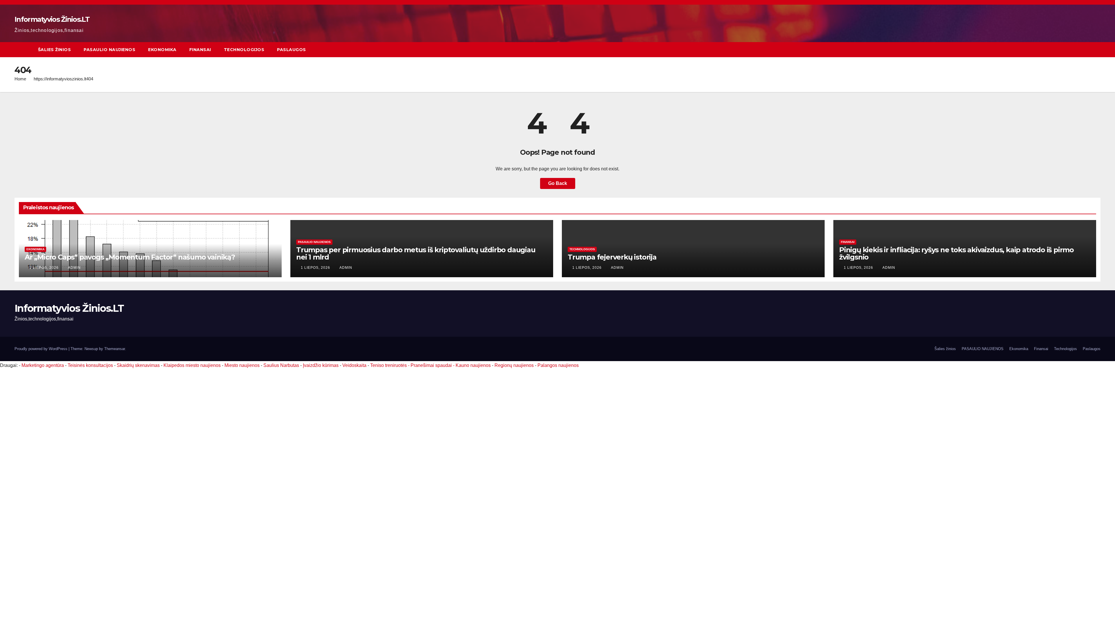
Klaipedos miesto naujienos (192, 365)
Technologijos (244, 49)
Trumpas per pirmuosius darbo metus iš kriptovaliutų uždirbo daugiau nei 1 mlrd (415, 253)
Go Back (557, 183)
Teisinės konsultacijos (90, 365)
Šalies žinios (54, 49)
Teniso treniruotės (388, 365)
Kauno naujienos (473, 365)
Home (20, 78)
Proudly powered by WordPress (42, 349)
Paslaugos (291, 49)
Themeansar (114, 349)
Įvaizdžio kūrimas (321, 365)
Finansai (200, 49)
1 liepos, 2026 (44, 268)
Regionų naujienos (514, 365)
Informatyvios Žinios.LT (52, 19)
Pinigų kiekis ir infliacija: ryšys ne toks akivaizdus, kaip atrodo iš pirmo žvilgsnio (956, 253)
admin (74, 268)
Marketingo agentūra (42, 365)
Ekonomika (162, 49)
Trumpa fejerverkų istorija (612, 257)
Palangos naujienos (558, 365)
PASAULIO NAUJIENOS (109, 49)
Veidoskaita (354, 365)
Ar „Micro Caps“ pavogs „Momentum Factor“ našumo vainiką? (130, 257)
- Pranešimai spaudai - (432, 365)
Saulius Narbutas (281, 365)
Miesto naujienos (242, 365)
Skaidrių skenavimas (138, 365)
